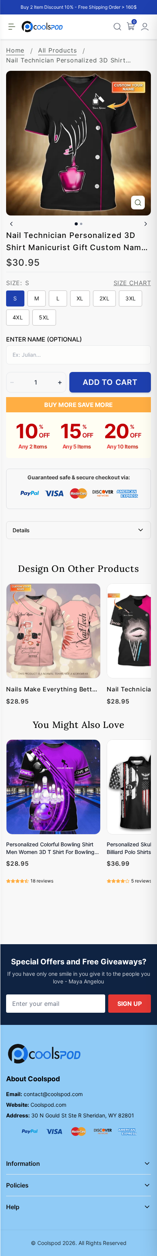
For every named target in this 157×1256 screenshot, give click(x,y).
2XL (104, 298)
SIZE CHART (132, 283)
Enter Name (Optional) (44, 339)
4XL (18, 317)
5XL (44, 317)
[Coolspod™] (44, 1054)
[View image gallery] (138, 202)
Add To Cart (110, 382)
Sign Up (129, 1003)
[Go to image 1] (76, 223)
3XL (130, 298)
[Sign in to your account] (145, 27)
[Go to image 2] (81, 224)
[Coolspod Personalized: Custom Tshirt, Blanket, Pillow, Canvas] (42, 27)
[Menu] (12, 26)
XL (80, 298)
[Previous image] (11, 224)
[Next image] (145, 224)
